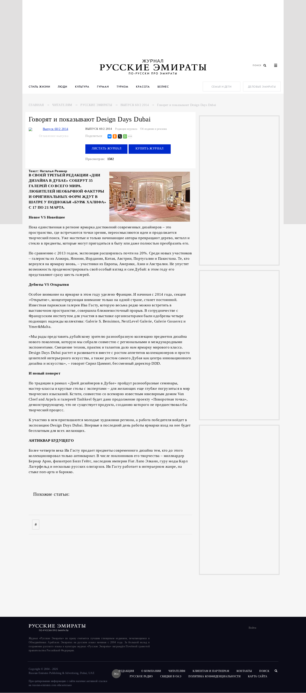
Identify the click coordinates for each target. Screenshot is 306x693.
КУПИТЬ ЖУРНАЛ (150, 148)
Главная (36, 105)
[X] (120, 136)
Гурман (103, 87)
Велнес (163, 87)
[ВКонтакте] (110, 136)
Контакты (244, 671)
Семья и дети (221, 87)
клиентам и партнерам (211, 671)
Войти (252, 627)
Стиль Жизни (39, 87)
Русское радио (141, 676)
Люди (62, 87)
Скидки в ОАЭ (170, 676)
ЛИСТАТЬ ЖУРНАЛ (107, 148)
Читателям (62, 105)
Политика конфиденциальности (214, 676)
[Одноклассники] (115, 136)
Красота (143, 87)
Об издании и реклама (153, 129)
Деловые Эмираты (262, 87)
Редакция (126, 671)
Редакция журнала (126, 129)
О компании (151, 671)
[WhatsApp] (125, 136)
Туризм (122, 87)
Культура (82, 87)
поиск (264, 671)
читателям (176, 671)
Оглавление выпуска (53, 136)
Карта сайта (257, 676)
